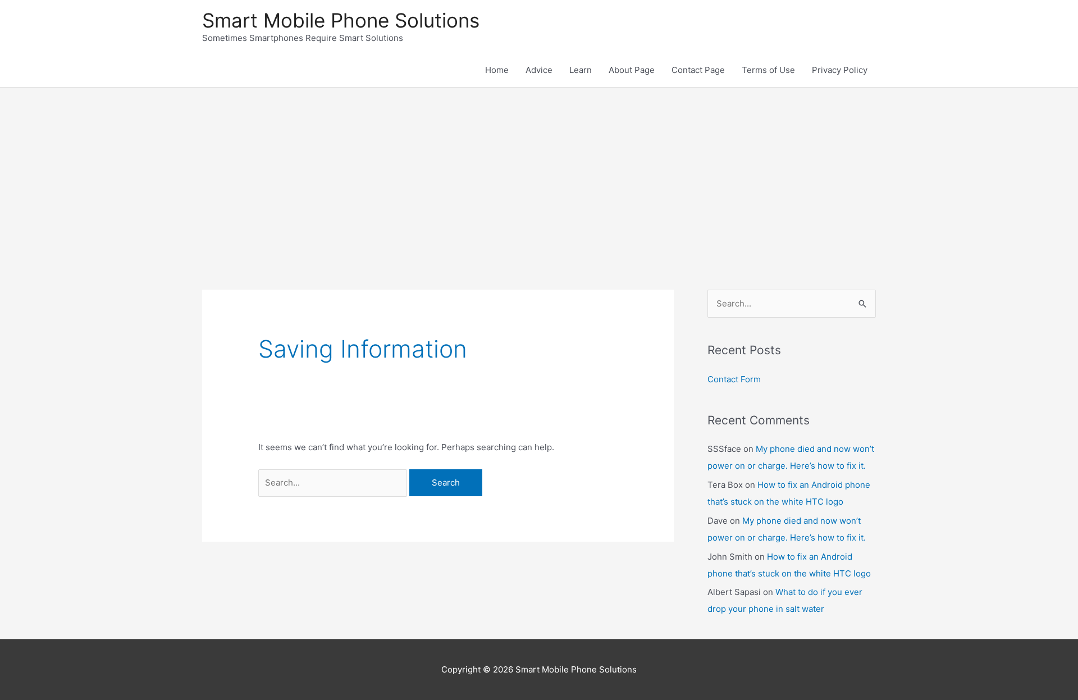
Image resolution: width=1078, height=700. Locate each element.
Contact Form (734, 379)
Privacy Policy (839, 70)
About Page (632, 70)
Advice (539, 70)
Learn (580, 70)
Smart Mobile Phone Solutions (340, 20)
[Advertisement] (539, 171)
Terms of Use (768, 70)
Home (497, 70)
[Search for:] (333, 482)
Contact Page (698, 70)
